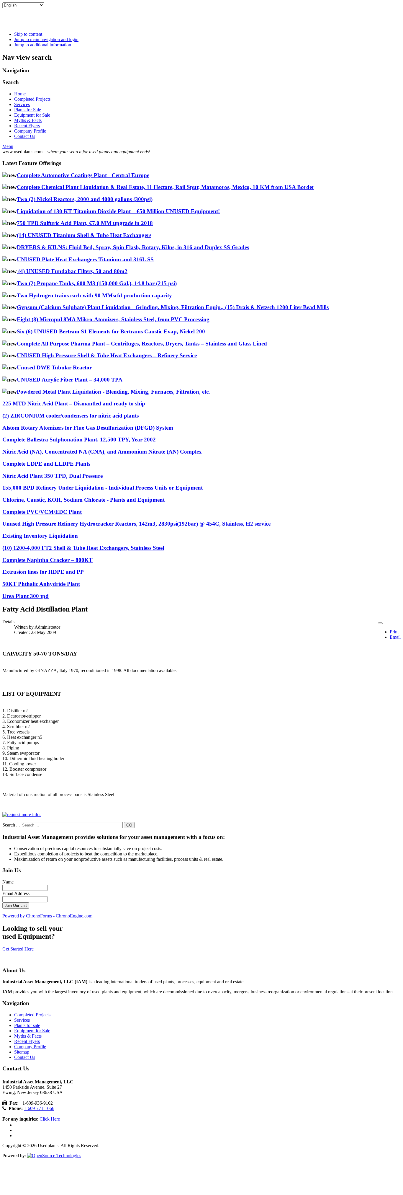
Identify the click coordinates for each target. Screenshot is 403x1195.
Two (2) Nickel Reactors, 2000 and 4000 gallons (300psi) (85, 199)
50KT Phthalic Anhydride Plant (41, 584)
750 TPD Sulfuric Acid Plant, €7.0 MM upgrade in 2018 (85, 223)
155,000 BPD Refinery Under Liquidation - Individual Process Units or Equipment (102, 488)
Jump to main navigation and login (46, 39)
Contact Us (24, 136)
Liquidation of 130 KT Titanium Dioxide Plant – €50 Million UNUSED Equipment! (118, 211)
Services (22, 104)
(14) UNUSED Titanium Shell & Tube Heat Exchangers (84, 235)
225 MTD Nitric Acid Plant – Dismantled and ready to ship (73, 403)
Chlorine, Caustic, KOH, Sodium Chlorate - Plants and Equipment (83, 500)
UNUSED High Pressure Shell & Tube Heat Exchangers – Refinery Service (107, 355)
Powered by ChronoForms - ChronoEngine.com (47, 915)
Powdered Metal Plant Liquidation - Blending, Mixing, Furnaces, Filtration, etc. (113, 392)
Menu (7, 146)
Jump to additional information (42, 44)
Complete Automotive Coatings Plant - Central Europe (83, 175)
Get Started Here (18, 948)
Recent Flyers (27, 125)
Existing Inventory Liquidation (40, 536)
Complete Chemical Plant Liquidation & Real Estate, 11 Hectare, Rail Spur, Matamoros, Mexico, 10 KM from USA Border (165, 187)
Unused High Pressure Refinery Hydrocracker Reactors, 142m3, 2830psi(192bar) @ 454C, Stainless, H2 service (136, 524)
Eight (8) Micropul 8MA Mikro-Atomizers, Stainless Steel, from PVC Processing (113, 319)
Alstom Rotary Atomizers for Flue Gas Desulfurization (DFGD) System (87, 428)
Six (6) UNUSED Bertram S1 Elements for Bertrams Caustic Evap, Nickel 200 (111, 331)
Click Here (50, 1118)
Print (394, 631)
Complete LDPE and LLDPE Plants (46, 464)
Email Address (16, 893)
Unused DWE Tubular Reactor (54, 367)
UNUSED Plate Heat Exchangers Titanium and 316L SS (85, 259)
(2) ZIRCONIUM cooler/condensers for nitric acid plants (70, 416)
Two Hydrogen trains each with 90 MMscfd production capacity (94, 295)
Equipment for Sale (32, 115)
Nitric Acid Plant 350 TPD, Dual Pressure (52, 476)
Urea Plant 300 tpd (25, 596)
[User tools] (380, 623)
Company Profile (30, 130)
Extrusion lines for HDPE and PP (43, 572)
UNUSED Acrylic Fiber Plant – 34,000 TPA (69, 379)
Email (395, 637)
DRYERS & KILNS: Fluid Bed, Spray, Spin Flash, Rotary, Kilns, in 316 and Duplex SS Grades (133, 247)
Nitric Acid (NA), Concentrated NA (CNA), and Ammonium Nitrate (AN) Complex (102, 452)
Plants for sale (27, 1025)
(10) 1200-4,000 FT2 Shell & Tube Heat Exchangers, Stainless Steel (83, 548)
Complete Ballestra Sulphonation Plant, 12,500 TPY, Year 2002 (79, 439)
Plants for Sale (27, 109)
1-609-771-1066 (39, 1108)
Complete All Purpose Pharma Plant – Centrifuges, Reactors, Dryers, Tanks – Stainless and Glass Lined (142, 343)
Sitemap (21, 1051)
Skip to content (28, 34)
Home (20, 93)
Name (8, 881)
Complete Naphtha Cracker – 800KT (47, 560)
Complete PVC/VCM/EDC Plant (42, 512)
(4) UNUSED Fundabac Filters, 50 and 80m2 (72, 271)
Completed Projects (32, 99)
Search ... (11, 824)
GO (129, 825)
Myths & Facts (28, 120)
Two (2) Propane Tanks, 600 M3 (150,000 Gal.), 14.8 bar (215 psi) (97, 283)
